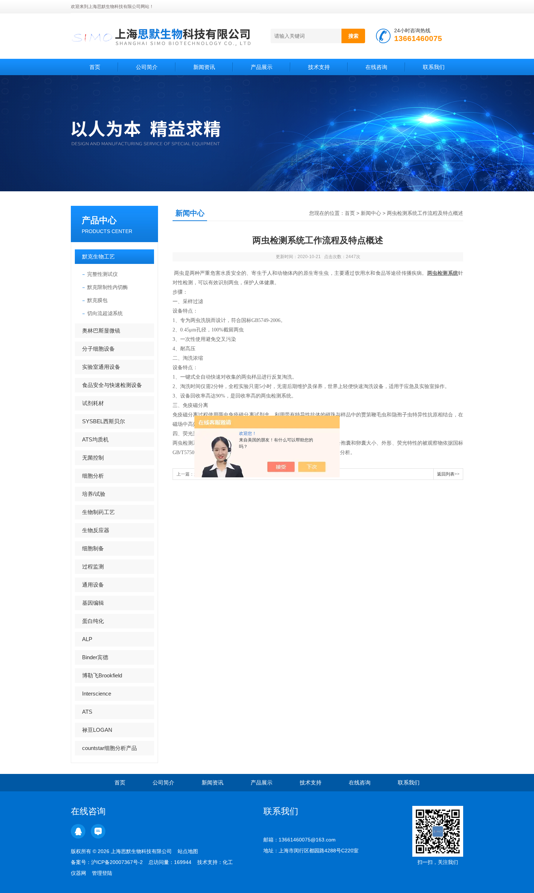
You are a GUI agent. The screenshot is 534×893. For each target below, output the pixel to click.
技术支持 (319, 67)
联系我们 (434, 67)
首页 (94, 67)
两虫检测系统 (442, 273)
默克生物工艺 (98, 256)
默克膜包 (97, 300)
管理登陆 (102, 873)
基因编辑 (93, 603)
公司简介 (147, 67)
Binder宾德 (95, 657)
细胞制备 (93, 548)
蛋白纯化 (93, 621)
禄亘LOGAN (97, 730)
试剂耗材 (93, 403)
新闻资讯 (204, 67)
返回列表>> (448, 474)
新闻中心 (371, 213)
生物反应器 (95, 530)
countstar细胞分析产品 (109, 748)
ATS (87, 712)
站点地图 (188, 851)
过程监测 (93, 566)
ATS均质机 (95, 439)
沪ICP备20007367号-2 (117, 862)
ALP (87, 639)
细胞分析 (93, 476)
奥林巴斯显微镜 (101, 330)
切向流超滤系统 (105, 313)
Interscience (96, 693)
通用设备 (93, 585)
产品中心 (99, 220)
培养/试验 (93, 494)
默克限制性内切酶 (107, 287)
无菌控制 (93, 457)
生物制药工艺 (98, 512)
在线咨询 (376, 67)
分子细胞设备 (98, 349)
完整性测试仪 (102, 274)
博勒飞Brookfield (102, 675)
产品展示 (261, 67)
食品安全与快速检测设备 (112, 385)
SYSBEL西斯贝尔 (103, 421)
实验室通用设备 (101, 367)
